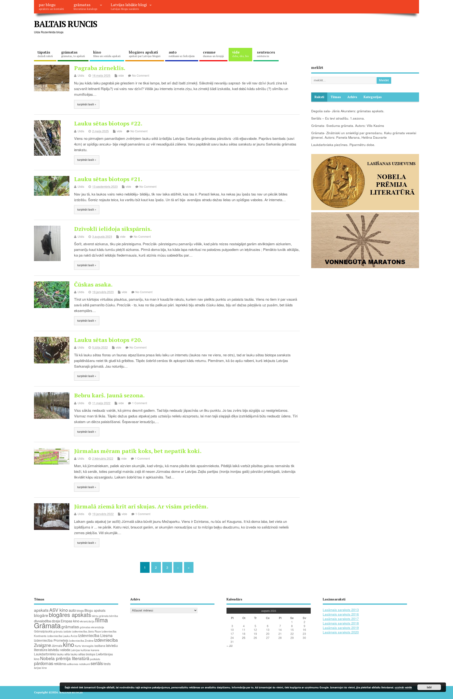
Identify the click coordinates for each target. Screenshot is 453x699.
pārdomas (43, 663)
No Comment (140, 75)
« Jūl (229, 646)
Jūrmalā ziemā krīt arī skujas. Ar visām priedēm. (141, 506)
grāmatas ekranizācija (92, 627)
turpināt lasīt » (86, 104)
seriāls (97, 663)
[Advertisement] (329, 27)
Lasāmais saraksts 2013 (341, 609)
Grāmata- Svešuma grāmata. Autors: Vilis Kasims (347, 125)
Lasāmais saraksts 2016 (341, 614)
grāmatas (85, 6)
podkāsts (95, 659)
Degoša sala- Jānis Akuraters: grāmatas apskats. (347, 111)
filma (101, 620)
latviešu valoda (59, 649)
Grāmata (47, 625)
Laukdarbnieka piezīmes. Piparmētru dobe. (343, 144)
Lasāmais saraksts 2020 (341, 632)
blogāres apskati (144, 54)
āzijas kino (40, 668)
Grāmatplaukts (43, 631)
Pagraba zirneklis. (99, 68)
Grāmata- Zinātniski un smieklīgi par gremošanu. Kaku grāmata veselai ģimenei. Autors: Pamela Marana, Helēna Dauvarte (363, 135)
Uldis (81, 75)
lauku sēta (63, 654)
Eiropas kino (70, 620)
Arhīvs (352, 97)
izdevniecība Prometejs (51, 640)
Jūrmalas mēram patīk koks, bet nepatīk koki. (137, 451)
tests (107, 663)
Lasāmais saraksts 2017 (341, 618)
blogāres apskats (70, 615)
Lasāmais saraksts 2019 (341, 627)
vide (240, 54)
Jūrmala (57, 645)
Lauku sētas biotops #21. (108, 179)
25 (243, 638)
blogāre (41, 615)
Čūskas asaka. (93, 284)
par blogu (51, 6)
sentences (266, 54)
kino (107, 54)
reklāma (60, 663)
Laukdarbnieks (45, 654)
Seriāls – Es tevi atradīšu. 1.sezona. (338, 118)
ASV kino (58, 610)
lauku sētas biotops (83, 654)
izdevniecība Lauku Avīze (62, 636)
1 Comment (139, 403)
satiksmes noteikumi (78, 664)
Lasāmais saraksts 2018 (341, 623)
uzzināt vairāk (403, 687)
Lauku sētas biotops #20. (108, 340)
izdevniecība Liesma (95, 635)
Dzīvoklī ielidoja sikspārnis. (113, 229)
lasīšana (99, 646)
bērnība (113, 616)
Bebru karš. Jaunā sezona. (109, 395)
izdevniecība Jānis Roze (86, 631)
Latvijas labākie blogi (129, 6)
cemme (213, 54)
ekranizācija (87, 621)
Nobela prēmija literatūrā (64, 658)
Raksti (319, 97)
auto (182, 54)
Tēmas (336, 97)
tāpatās (45, 54)
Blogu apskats (94, 610)
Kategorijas (373, 97)
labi (429, 687)
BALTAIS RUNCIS (65, 23)
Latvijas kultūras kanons (85, 650)
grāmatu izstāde (62, 631)
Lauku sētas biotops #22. (108, 123)
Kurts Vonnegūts (84, 646)
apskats (41, 610)
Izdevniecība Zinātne (81, 640)
